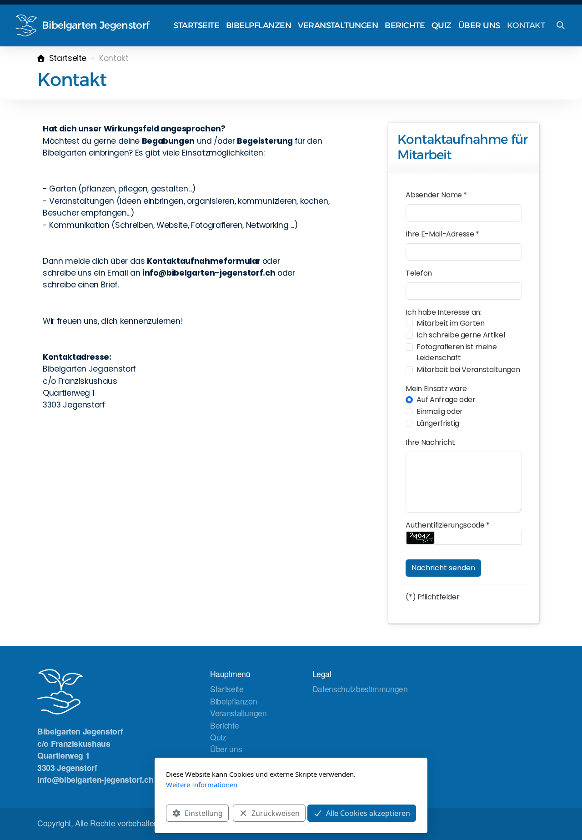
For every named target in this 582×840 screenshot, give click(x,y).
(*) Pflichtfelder (432, 597)
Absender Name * (436, 195)
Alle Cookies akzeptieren (368, 813)
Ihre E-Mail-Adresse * (442, 234)
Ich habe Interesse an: (443, 312)
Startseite (67, 58)
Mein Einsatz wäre (436, 388)
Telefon (419, 273)
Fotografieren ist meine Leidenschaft (456, 352)
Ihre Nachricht (430, 442)
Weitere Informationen (201, 784)
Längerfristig (437, 423)
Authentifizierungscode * (448, 525)
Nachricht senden (443, 568)
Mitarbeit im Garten (450, 323)
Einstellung (204, 813)
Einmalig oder (439, 411)
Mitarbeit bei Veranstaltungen (468, 369)
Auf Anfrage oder (445, 399)
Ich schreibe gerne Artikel (460, 335)
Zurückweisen (275, 813)
